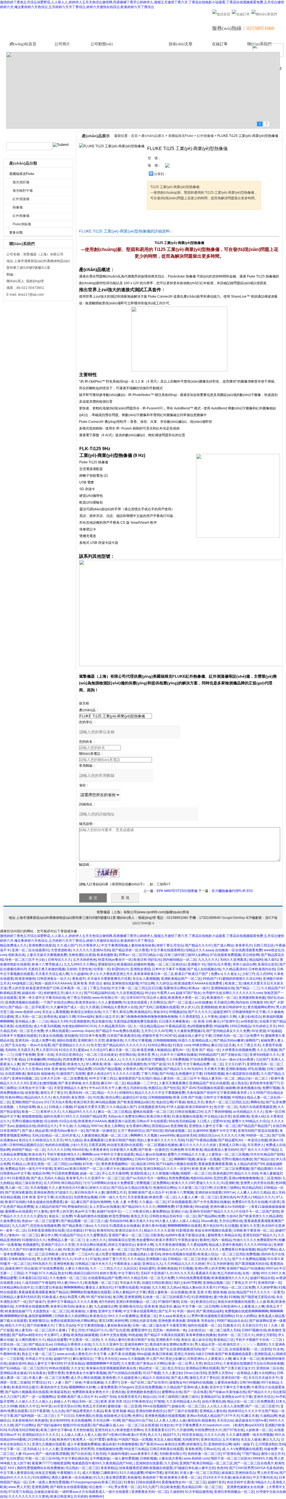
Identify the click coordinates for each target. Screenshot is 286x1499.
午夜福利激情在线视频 (90, 1216)
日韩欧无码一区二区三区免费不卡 (238, 1036)
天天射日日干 (252, 1325)
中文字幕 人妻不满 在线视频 (114, 1354)
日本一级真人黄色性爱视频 (48, 1482)
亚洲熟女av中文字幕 (236, 1397)
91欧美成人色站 (54, 1297)
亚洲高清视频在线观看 (22, 1002)
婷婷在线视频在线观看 (179, 1254)
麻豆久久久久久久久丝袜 (198, 1145)
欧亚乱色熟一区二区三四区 (47, 1164)
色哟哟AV (96, 1496)
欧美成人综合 (207, 1254)
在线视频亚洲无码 (151, 1107)
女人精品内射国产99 (248, 1164)
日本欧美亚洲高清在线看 (46, 1230)
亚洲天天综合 (264, 1397)
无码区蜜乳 (147, 1268)
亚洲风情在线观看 (149, 1463)
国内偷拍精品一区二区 (179, 960)
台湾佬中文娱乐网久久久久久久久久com (232, 993)
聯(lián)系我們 (266, 14)
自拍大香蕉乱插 (213, 1401)
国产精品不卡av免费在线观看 (117, 1031)
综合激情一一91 (101, 1487)
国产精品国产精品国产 (254, 1126)
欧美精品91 (143, 1012)
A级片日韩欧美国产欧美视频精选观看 (224, 1354)
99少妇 (150, 993)
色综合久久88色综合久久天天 (41, 1140)
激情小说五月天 (107, 1017)
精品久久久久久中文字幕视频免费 (160, 1093)
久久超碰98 (79, 974)
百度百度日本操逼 (48, 1287)
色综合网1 (113, 1097)
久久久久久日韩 (58, 1150)
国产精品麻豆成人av (90, 1249)
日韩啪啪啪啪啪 (165, 1040)
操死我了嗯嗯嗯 (153, 1059)
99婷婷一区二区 (258, 1135)
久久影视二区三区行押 (195, 1188)
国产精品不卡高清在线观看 (164, 1335)
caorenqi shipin (82, 1031)
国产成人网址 (223, 945)
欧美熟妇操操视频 (84, 1335)
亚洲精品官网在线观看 (202, 1368)
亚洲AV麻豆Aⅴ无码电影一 (229, 1207)
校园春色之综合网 (117, 1416)
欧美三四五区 (112, 1482)
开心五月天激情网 (115, 1173)
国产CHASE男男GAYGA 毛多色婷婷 (256, 1468)
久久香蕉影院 (189, 1017)
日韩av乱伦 (211, 1449)
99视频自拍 (177, 1012)
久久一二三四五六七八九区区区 (113, 1268)
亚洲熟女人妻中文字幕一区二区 (212, 1126)
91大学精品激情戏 (198, 1492)
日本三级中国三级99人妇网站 (186, 955)
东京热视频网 (81, 1420)
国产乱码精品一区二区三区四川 (23, 1368)
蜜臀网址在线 (172, 1392)
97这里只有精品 (20, 1492)
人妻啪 (91, 1311)
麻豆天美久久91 (141, 1221)
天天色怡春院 (83, 1430)
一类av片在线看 (39, 1045)
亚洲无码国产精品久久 (259, 1235)
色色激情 (41, 1420)
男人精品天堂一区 (208, 1344)
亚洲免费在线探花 (41, 945)
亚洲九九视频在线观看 (48, 1444)
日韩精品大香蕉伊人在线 (119, 1007)
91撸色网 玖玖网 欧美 (186, 1150)
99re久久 (76, 1283)
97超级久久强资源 (60, 1159)
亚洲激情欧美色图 (252, 998)
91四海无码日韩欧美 (23, 1430)
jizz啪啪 (75, 1164)
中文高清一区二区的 (84, 1340)
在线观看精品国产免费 (104, 1278)
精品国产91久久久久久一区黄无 (260, 1292)
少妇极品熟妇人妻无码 (144, 1254)
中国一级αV (185, 1311)
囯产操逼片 (36, 1302)
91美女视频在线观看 (187, 1116)
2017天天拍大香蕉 (58, 1102)
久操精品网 (268, 1416)
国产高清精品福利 (209, 1311)
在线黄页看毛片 (129, 1397)
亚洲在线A (227, 1197)
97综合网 (147, 983)
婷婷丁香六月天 (114, 1259)
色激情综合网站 (165, 1188)
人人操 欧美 (265, 1302)
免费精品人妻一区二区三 (65, 1240)
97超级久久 (64, 1192)
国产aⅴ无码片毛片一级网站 (146, 1178)
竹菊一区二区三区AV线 (42, 1458)
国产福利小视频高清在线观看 (27, 1392)
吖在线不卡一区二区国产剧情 (257, 1211)
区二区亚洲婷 (271, 1178)
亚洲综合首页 (268, 964)
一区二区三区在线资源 (141, 1425)
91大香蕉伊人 (89, 945)
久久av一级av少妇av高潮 (235, 1059)
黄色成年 (78, 979)
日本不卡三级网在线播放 (178, 1055)
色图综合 (155, 1088)
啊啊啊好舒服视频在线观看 (90, 1292)
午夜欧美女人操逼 (127, 1264)
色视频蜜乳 (31, 1245)
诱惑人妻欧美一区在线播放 (167, 1292)
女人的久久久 (96, 1240)
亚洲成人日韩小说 (232, 1145)
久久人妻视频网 (109, 1002)
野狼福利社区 (78, 1207)
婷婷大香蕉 (108, 1273)
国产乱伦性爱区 (11, 1458)
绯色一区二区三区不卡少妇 (25, 960)
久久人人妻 (50, 1449)
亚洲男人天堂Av (220, 1373)
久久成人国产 (67, 945)
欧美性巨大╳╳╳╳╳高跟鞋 (245, 1344)
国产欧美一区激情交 (101, 1131)
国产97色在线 (233, 1430)
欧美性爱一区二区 (162, 1197)
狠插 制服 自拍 (224, 1292)
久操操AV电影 (118, 1454)
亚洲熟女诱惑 (140, 969)
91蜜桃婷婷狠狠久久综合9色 (239, 979)
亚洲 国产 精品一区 (206, 1050)
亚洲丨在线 (45, 1055)
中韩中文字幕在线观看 (117, 1154)
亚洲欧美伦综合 (130, 1306)
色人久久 (154, 1435)
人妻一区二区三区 (121, 1249)
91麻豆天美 (249, 1416)
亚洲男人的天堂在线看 (257, 1183)
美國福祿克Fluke (21, 174)
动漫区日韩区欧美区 (157, 1283)
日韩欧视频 (148, 1458)
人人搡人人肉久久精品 (253, 1192)
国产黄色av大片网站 (151, 1363)
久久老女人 (232, 974)
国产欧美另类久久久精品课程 (260, 1216)
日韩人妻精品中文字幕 (129, 1292)
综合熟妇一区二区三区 (82, 1468)
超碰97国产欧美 (127, 1349)
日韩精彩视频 (214, 1074)
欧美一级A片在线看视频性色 (125, 1064)
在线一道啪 (250, 1273)
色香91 (137, 1416)
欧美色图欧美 (107, 955)
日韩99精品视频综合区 (26, 1145)
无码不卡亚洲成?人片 (156, 1273)
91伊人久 (81, 1259)
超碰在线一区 (32, 993)
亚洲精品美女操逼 (13, 1373)
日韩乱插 (101, 1159)
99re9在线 (80, 1150)
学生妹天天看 (130, 1283)
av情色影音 (249, 1021)
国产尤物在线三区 (234, 1055)
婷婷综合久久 (47, 1126)
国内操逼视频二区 (178, 1131)
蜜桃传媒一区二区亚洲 (124, 1406)
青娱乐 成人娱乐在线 (196, 1340)
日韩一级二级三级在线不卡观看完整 (159, 1325)
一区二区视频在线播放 (161, 1145)
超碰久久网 (67, 1017)
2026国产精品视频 (107, 1069)
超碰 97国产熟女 (188, 993)
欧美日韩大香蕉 (158, 1116)
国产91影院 (144, 1249)
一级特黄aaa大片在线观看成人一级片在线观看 (94, 1492)
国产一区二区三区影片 (262, 1406)
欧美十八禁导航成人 (47, 964)
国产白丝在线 (81, 1454)
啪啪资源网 (61, 1463)
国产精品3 (171, 1069)
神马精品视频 (105, 1102)
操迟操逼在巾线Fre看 (251, 1420)
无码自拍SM (118, 1221)
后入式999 (264, 974)
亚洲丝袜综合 (245, 1473)
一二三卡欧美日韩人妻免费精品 (145, 1211)
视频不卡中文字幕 (222, 1131)
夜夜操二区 (148, 1316)
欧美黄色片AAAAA (92, 1121)
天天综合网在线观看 (91, 1245)
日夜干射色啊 (25, 1055)
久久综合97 (98, 1050)
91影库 (274, 1202)
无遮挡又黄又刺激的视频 (46, 969)
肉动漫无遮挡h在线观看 (124, 1145)
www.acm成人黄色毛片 (74, 1354)
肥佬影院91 (106, 964)
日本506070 (135, 998)
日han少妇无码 (195, 1373)
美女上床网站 (114, 1126)
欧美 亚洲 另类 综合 (115, 1401)
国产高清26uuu (151, 1444)
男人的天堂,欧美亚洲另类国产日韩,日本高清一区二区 (48, 988)
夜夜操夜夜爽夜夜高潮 (215, 1164)
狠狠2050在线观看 (77, 1425)
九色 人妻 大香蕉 (124, 1202)
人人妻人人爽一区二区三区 (198, 1197)
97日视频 (186, 1268)
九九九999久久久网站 (80, 964)
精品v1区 (149, 1397)
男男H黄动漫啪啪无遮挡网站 (212, 1316)
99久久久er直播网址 (123, 1316)
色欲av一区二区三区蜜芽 (40, 1221)
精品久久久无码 (246, 1173)
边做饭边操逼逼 (46, 1492)
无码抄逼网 (26, 1107)
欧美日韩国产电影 (122, 1140)
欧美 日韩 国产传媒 (187, 1097)
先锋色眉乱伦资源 (81, 955)
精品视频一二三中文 (142, 1083)
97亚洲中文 (230, 1021)
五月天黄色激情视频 (170, 1245)
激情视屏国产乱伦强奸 (135, 1078)
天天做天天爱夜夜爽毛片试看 (109, 979)
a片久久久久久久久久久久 (200, 1249)
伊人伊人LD (190, 1007)
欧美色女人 (181, 1316)
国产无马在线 (15, 1045)
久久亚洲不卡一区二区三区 (104, 1178)
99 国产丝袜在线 (98, 1297)
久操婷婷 (176, 1492)
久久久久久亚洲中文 (107, 1344)
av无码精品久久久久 (248, 1112)
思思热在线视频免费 (45, 1226)
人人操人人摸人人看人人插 (81, 1435)
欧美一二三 (30, 1112)
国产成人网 (179, 1378)
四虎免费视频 (179, 1178)
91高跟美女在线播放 (124, 1226)
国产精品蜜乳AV (230, 1140)
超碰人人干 (62, 1401)
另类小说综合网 (244, 964)
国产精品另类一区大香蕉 (130, 950)
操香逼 (112, 1439)
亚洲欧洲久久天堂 (91, 1040)
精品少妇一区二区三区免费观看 (250, 1401)
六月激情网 (184, 1430)
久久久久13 (130, 1059)
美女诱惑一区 (81, 1097)
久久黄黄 (128, 1363)
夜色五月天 (139, 1216)
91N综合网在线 (159, 1045)
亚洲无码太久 (105, 1430)
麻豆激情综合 (83, 1359)
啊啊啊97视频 (184, 1159)
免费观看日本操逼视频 (238, 1249)
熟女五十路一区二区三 (38, 1354)
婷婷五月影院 (266, 1335)
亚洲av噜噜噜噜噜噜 (243, 1178)
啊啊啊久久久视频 (144, 1135)
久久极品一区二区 (152, 1202)
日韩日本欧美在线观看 (166, 1449)
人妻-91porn (24, 1454)
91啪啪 (234, 1297)
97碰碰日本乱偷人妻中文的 (194, 1468)
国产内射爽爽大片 (40, 1325)
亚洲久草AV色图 (154, 1226)
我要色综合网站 (175, 988)
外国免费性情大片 (208, 1430)
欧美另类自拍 (85, 1002)
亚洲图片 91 (196, 964)
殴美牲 (205, 1240)
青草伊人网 (145, 1245)
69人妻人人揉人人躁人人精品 (177, 1221)
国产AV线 (166, 1074)
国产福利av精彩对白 (27, 1335)
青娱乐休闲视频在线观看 (213, 1230)
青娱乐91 (160, 1012)
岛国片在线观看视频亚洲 (257, 1107)
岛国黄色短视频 (85, 1197)
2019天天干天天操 (217, 1477)
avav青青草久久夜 (144, 1454)
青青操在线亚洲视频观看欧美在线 (111, 1368)
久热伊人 (91, 1059)
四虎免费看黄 (73, 1059)
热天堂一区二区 (225, 1107)
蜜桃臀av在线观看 (18, 1211)
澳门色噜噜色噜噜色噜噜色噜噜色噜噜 (148, 1017)
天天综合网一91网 (106, 1420)
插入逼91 (271, 960)
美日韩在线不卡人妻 (89, 1192)
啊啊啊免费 (165, 1207)
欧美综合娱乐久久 (128, 1230)
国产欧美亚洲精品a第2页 (135, 1102)
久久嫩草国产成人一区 (67, 1007)
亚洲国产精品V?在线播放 (245, 1268)
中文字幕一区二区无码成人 (20, 1449)
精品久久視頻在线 (155, 1378)
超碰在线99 (17, 1363)
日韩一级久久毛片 (112, 1197)
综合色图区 (74, 1230)
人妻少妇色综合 (249, 1017)
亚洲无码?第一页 (234, 1378)
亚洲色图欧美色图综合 (143, 1392)
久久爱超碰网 (197, 1245)
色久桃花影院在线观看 (242, 1074)
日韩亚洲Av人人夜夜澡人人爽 (242, 1306)
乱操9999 (200, 1131)
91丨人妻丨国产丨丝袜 (64, 1382)
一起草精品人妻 (245, 1373)
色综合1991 (212, 1363)
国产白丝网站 (25, 1425)
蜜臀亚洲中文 (141, 1330)
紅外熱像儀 (21, 216)
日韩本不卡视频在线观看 (18, 1036)
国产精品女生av (40, 1344)
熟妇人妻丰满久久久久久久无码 (160, 1140)
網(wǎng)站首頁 (22, 44)
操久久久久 (73, 993)
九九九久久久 (208, 960)
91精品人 (19, 1164)
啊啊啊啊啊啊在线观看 (184, 1226)
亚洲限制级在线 (222, 988)
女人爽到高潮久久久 (30, 1340)
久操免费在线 (10, 1221)
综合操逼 (30, 1268)
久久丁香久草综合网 (118, 1012)
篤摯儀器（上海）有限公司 (69, 24)
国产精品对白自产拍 (137, 1420)
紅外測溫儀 (21, 199)
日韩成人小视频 (60, 1107)
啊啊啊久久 (84, 1159)
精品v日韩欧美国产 (32, 1349)
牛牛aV (94, 1088)
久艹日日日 (65, 1416)
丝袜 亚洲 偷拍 (55, 1069)
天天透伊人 (255, 1145)
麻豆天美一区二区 (122, 1050)
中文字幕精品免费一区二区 (203, 1064)
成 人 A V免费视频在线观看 (242, 1449)
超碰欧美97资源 (61, 1349)
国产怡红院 (171, 1088)
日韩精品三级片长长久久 (93, 1264)
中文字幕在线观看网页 (167, 950)
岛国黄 (80, 1074)
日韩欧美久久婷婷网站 (71, 1316)
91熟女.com (181, 1045)
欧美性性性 (105, 1230)
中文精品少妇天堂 (217, 1116)
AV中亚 (46, 1406)
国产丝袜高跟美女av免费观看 (44, 1064)
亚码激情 (71, 1036)
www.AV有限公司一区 (108, 998)
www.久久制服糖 (132, 1359)
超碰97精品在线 (262, 1278)
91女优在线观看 (135, 1002)
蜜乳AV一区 (181, 1050)
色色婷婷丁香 (152, 1477)
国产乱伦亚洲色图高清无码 (180, 1349)
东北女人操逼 (251, 1439)
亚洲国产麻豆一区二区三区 (128, 1235)
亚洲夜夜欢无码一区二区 (149, 1492)
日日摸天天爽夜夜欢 (174, 1021)
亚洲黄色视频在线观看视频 (165, 1416)
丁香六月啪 (149, 1074)
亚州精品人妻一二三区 (32, 1021)
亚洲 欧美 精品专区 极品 (162, 1306)
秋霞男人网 (76, 1297)
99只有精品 (269, 1382)
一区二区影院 (261, 1349)
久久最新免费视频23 (189, 1031)
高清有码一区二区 (82, 1093)
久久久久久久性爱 (126, 1074)
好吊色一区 (91, 1164)
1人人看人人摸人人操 (170, 1420)
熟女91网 (65, 1273)
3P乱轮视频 (256, 1069)
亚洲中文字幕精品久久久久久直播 (72, 1302)
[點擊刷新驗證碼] (107, 872)
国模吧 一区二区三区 (195, 1173)
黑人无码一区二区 (28, 1017)
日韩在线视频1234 (189, 1112)
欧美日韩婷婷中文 (232, 1007)
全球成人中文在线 (38, 1359)
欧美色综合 (98, 1316)
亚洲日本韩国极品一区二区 (136, 1302)
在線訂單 (243, 14)
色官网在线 (127, 1055)
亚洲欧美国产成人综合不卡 (148, 1192)
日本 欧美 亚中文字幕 (38, 1197)
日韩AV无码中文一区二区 (153, 1159)
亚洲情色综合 (35, 1159)
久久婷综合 (164, 983)
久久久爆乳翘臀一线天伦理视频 (249, 1435)
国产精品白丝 (264, 1159)
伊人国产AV (155, 1359)
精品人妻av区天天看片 (199, 1287)
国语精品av (160, 1126)
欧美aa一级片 (199, 988)
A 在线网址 (267, 1373)
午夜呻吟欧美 (10, 1354)
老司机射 (171, 1473)
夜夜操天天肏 (206, 1273)
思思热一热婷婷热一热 (169, 1330)
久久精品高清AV (234, 969)
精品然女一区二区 (152, 1368)
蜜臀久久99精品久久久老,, (187, 1154)
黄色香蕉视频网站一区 (118, 1164)
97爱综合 (39, 1382)
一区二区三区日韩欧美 (42, 1254)
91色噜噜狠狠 (127, 1444)
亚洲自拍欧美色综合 (151, 1411)
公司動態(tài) (101, 44)
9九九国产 (150, 1487)
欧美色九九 (75, 1064)
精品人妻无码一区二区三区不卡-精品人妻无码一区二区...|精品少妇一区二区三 (211, 1078)
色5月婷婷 (106, 1302)
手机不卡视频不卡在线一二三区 (259, 1340)
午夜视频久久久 (68, 1473)
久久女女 (77, 1368)
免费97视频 (271, 1088)
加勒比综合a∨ (208, 1135)
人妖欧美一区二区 (259, 1430)
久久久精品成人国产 (121, 1107)
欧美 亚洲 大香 (203, 1169)
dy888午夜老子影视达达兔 (185, 1235)
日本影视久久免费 (123, 1150)
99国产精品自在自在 (232, 1321)
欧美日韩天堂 (83, 1102)
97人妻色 (41, 1211)
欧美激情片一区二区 (222, 998)
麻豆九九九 (271, 1439)
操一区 (70, 1202)
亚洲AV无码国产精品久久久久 (211, 1211)
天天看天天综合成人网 (52, 974)
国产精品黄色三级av (77, 1226)
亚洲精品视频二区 (216, 1283)
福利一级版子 (243, 1444)
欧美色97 (64, 1439)
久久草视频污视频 (165, 1173)
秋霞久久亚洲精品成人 (195, 1040)
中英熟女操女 (188, 1240)
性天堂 (96, 1045)
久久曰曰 (101, 1226)
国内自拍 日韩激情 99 (251, 1002)
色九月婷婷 (61, 1097)
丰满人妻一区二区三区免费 (48, 1378)
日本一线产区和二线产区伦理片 (144, 1382)
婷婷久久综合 (99, 1188)
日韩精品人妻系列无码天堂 (20, 1297)
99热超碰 (135, 1335)
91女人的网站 (246, 1316)
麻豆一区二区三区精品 (114, 1112)
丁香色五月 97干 (243, 1283)
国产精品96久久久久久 (138, 1207)
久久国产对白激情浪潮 (26, 1249)
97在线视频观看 (180, 1202)
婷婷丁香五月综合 (169, 945)
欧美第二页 (233, 983)
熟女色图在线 (102, 1021)
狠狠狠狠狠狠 (32, 1116)
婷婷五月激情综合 (121, 1245)
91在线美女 (149, 1349)
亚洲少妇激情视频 (43, 1083)
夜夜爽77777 (42, 1463)
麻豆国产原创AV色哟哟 (93, 1202)
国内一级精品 (221, 1240)
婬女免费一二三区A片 (77, 1254)
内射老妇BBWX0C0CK (79, 1026)
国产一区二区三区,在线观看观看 (225, 1349)
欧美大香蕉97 (166, 1240)
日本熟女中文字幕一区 (35, 1088)
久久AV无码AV (191, 1069)
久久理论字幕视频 (138, 1040)
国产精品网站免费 (211, 1216)
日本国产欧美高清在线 (123, 1036)
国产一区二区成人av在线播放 (190, 1002)
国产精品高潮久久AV (266, 1169)
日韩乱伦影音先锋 (143, 1321)
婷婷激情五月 (54, 993)
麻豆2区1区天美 (223, 1045)
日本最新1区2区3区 (33, 1278)
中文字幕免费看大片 (190, 1425)
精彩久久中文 (15, 1325)
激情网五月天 (116, 1192)
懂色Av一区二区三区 (23, 1235)
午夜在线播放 (93, 1382)
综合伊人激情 (156, 998)
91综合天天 (67, 1050)
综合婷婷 (51, 1121)
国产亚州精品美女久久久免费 (228, 1031)
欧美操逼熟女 (60, 1392)
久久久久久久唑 (232, 1135)
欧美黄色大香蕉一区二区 (186, 998)
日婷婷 (71, 969)
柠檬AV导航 (154, 1473)
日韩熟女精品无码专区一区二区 (172, 1216)
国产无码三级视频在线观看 (159, 1007)
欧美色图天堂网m (129, 1430)
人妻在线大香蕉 (170, 1458)
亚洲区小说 (179, 1211)
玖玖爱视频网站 (121, 1159)
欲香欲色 (50, 1017)
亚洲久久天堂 (250, 1226)
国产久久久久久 (199, 1012)
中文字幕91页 (128, 1273)
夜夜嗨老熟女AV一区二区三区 (184, 1482)
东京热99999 (59, 1420)
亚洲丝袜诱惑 (44, 1192)
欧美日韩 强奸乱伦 (147, 960)
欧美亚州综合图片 (25, 1387)
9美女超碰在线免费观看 (45, 1202)
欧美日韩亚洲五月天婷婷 (68, 1496)
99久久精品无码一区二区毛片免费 (148, 1278)
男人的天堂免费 (48, 1259)
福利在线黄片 (54, 1116)
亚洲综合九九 (152, 1264)
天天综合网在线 (230, 1221)
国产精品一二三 (247, 988)
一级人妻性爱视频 (124, 1458)
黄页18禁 (106, 1321)
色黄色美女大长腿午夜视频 (86, 1373)
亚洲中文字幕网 (109, 1311)
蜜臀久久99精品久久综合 (250, 1121)
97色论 (90, 1230)
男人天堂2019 (46, 1050)
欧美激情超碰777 (18, 1311)
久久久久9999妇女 (258, 1245)
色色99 (222, 1468)
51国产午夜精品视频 (201, 1140)
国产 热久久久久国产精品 (259, 1150)
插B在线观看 (66, 1040)
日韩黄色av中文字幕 (15, 1173)
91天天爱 (174, 1064)
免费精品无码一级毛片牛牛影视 (28, 1169)
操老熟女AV (178, 1382)
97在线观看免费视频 (225, 955)
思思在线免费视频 (148, 1387)
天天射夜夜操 (137, 1197)
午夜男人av (165, 993)
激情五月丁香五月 (53, 1093)
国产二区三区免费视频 (232, 1169)
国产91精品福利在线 (99, 993)
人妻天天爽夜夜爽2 (173, 1083)
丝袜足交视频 (45, 1473)
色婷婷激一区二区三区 (204, 1454)
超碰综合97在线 (134, 1097)
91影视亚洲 (20, 1178)
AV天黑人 (244, 1197)
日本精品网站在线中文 (17, 1287)
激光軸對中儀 (23, 191)
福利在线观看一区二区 (204, 1325)
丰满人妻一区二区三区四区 (200, 1473)
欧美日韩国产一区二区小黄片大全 (95, 1169)
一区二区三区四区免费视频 (239, 1254)
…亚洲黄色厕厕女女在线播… (245, 1487)
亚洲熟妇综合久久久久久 (40, 1435)
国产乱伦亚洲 (119, 1330)
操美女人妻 (83, 1306)
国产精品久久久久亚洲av (23, 1069)
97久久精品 (47, 1273)
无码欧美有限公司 (172, 1454)
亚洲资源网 (132, 1297)
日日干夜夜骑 (39, 1411)
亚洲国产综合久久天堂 (58, 1245)
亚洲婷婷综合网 (220, 1444)
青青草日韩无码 (62, 1306)
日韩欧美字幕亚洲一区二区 (253, 1230)
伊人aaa (165, 1316)
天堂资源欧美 (61, 950)
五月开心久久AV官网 (156, 1031)
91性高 (98, 1097)
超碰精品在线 (25, 1126)
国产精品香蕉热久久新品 (84, 1411)
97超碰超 (274, 1031)
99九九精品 (73, 1140)
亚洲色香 (109, 1378)
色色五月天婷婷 (94, 1406)
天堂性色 (85, 969)
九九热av (173, 1287)
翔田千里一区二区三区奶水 (231, 1458)
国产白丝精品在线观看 (124, 1373)
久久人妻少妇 (172, 1373)
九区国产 (262, 1059)
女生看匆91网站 (138, 1126)
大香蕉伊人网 (133, 1069)
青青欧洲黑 (193, 1449)
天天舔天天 (25, 1050)
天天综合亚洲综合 (68, 1055)
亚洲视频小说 (156, 1259)
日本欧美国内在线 (261, 969)
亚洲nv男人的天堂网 (209, 1268)
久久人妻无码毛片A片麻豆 (68, 1188)
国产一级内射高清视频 (52, 1454)
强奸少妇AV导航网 (187, 1283)
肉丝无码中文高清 (240, 1482)
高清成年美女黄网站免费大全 (171, 1344)
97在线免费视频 (202, 1059)
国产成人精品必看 (35, 1131)
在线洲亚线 (23, 1026)
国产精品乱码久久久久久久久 (124, 1045)
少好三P (248, 974)
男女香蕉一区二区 (127, 1487)
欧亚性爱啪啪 (119, 1216)
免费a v (216, 974)
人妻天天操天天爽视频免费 (47, 955)
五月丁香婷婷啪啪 (217, 1112)
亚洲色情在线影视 (125, 983)
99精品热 (54, 1059)
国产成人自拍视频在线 (204, 969)
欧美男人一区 (83, 1439)
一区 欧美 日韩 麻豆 (205, 1021)
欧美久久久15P (182, 1183)
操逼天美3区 (241, 1477)
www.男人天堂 (19, 1487)
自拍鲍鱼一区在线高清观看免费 (238, 950)
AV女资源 (258, 1031)
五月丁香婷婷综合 (131, 1131)
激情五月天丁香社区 (204, 1378)
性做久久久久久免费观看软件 (255, 1240)
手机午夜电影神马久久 (63, 1154)
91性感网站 (41, 1477)
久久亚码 (171, 1463)
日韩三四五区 (264, 945)
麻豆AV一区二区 (113, 1083)
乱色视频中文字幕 (188, 1074)
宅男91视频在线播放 (27, 1121)
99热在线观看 (59, 1368)
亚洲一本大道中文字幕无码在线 (41, 998)
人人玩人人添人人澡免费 (225, 1406)
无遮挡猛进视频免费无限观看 (135, 1021)
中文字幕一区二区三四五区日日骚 (136, 988)
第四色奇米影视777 (264, 1083)
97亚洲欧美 (184, 1207)
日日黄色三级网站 (226, 1188)
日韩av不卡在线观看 (151, 1121)
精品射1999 (145, 1164)
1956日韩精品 (240, 1026)
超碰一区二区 (90, 1173)
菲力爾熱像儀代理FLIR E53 (232, 891)
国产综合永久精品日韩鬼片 (131, 1188)
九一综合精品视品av (148, 1026)
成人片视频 (90, 1473)
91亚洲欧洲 (230, 1183)
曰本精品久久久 (166, 1249)
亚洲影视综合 (38, 1321)
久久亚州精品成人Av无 (183, 1401)
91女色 (278, 1349)
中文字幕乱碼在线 (74, 1458)
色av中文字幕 (85, 1211)
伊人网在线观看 (57, 1031)
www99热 (167, 1135)
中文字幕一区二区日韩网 (200, 1306)
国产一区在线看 (195, 1392)
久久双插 (92, 1007)
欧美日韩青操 (162, 1354)
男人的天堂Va (267, 1473)
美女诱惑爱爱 (116, 1477)
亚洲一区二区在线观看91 (30, 950)
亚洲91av (61, 1169)
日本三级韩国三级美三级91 (178, 1397)
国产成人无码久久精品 (47, 1178)
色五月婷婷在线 (135, 1088)
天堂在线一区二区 (13, 1344)
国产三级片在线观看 (183, 1411)
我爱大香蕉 (55, 1373)
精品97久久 (171, 1435)
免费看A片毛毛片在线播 (250, 1202)
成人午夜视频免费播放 (84, 1444)
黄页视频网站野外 (260, 1007)
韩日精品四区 (71, 1183)
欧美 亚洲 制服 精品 (119, 1411)
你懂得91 (126, 1093)
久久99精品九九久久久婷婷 (184, 1264)
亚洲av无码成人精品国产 (205, 1416)
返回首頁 (223, 14)
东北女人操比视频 (167, 1439)
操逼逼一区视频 (208, 1159)
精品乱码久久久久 (37, 1097)
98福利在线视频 (201, 1382)
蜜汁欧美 (220, 1297)
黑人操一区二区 (16, 1188)
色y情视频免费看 (199, 1026)
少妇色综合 (196, 1330)
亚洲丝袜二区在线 (269, 1368)
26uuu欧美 (209, 1221)
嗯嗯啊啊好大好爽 (82, 1387)
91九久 (67, 1259)
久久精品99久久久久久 (79, 1112)
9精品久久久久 (263, 1197)
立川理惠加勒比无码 (270, 1444)
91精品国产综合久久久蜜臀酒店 (83, 1235)
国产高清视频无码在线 (251, 1264)
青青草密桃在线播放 (201, 1335)
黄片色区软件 (213, 1226)
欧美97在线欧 (15, 1202)
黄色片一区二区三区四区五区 (227, 1102)
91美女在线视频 (51, 1036)
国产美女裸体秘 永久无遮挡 (78, 1083)
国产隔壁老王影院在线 (258, 1297)
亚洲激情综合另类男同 (77, 1449)
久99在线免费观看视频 (193, 1278)
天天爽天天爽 (214, 1069)
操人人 (42, 1107)
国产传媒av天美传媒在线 (227, 1392)
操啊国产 (252, 1040)
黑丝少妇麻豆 (175, 1359)
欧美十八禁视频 (181, 1192)
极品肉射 (109, 1444)
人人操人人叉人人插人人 (33, 1401)
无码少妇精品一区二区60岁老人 (55, 1135)
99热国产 (210, 979)
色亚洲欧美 (241, 1116)
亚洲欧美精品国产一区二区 (181, 979)
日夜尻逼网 (97, 1145)
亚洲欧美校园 (167, 1268)
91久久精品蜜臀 (132, 1473)
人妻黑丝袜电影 (226, 1382)
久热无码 (99, 1454)
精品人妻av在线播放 (150, 1154)
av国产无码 (107, 1397)
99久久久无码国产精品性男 (85, 1116)
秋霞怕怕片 (120, 969)
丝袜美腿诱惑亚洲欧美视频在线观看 (146, 1468)
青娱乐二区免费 (60, 1216)
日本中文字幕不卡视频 (168, 969)
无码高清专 (190, 1439)
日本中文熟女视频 (113, 1335)
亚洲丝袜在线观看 (208, 1192)
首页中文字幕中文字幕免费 (229, 1387)
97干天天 (232, 1416)
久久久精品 (135, 1259)
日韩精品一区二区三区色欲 (188, 1259)
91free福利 (85, 1017)
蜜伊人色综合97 (99, 1074)
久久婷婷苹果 (267, 1287)
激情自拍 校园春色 (40, 1074)
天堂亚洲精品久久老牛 (70, 1088)
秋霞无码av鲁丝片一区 (115, 960)
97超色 (95, 1259)
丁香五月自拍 (100, 988)
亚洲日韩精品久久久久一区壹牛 (166, 1169)
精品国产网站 (267, 1249)
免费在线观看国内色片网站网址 (73, 1321)
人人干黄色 (209, 1017)
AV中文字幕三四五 (102, 1078)
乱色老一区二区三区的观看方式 (166, 1297)
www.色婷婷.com (27, 1012)
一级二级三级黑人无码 (223, 1330)
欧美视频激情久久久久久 (229, 1278)
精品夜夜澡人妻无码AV (221, 1150)
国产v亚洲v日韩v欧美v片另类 (124, 1435)
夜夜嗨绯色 (114, 1040)
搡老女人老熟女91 (99, 1287)
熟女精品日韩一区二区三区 (202, 1487)
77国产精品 (250, 1454)
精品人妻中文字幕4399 (44, 1363)
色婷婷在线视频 (56, 1145)
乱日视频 (231, 1226)
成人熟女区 (239, 1083)
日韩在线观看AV (148, 1482)
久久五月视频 (267, 1050)
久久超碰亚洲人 (129, 1378)
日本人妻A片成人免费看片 (93, 1349)
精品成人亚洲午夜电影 (225, 1245)
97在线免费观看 (51, 1268)
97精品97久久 (97, 1330)
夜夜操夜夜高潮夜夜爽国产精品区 (43, 1292)
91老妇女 (167, 1425)
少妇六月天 (78, 1145)
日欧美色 (157, 1235)
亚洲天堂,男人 (147, 1055)
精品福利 (256, 960)
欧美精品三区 (224, 1340)
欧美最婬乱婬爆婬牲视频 (135, 964)
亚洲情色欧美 (63, 1264)
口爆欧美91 (109, 1473)
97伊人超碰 (175, 1107)
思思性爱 (220, 1178)
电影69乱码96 (201, 1178)
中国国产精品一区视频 (135, 1439)
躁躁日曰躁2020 (85, 1273)
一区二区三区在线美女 (100, 1055)
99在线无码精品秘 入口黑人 (189, 1121)
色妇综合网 (164, 1102)
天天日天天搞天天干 (263, 1378)
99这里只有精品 (136, 1449)
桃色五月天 (195, 1102)
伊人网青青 (94, 1064)
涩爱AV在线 (221, 1121)
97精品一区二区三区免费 (236, 1287)
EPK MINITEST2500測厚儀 (177, 891)
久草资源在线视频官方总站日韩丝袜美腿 (253, 1363)
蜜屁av (83, 1050)
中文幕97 (51, 1335)
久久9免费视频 (177, 1059)
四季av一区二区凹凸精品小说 (141, 955)
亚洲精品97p (210, 1397)
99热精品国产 (209, 1055)
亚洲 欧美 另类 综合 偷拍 (91, 983)
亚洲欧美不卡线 (167, 1340)
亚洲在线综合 (211, 1439)
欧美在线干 (36, 1154)
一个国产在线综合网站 (57, 1002)
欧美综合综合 (206, 1302)
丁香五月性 (76, 1330)
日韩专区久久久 (59, 960)
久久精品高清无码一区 (115, 1026)
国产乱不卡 (166, 1311)
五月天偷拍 (230, 1439)
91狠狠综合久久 (34, 1240)
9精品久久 (263, 1482)
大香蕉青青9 (98, 1150)
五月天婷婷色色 (84, 960)
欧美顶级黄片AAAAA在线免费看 (198, 983)
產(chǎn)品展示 (141, 44)
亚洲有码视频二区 (25, 1078)
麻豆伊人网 (49, 1235)
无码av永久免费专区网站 (126, 1116)
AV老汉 (68, 1249)
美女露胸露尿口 (95, 1140)
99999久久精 (262, 1458)
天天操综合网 (224, 1002)
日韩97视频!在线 (254, 1330)
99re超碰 (201, 1207)
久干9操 (31, 1273)
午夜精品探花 (175, 1026)
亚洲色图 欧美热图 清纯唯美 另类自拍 (186, 1321)
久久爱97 (112, 1382)
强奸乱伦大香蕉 (219, 964)
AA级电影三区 (22, 983)
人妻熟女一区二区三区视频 (228, 1154)
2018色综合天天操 (41, 1439)
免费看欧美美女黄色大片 (91, 1392)
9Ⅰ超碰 (145, 1287)
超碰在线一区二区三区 (188, 1406)
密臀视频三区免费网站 (153, 1183)
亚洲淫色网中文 (136, 1344)
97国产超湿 (157, 1064)
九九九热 (58, 1411)
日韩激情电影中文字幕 (249, 1012)
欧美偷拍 (78, 1311)
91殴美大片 (231, 1325)
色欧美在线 (16, 955)
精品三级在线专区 (28, 1183)
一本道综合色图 (256, 1140)
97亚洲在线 (231, 1454)
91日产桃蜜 (151, 1373)
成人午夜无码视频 (47, 1026)
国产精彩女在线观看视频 (68, 1487)
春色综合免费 (175, 1444)
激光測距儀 (21, 182)
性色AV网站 (14, 1097)
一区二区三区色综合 (171, 964)
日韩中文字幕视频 (216, 1097)
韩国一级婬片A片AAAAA (53, 983)
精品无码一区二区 (85, 1401)
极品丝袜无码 (186, 1135)
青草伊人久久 (50, 1112)
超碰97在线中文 (109, 1211)
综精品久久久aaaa (199, 950)
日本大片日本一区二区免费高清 (63, 1078)
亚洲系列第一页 (269, 1283)
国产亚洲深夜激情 (18, 1192)
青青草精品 (109, 1468)
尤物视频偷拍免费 (109, 1449)
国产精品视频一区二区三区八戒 (84, 1221)
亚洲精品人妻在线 (212, 1411)
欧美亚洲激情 (25, 979)
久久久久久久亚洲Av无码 (91, 950)
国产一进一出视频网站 (38, 1397)
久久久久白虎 (214, 1435)
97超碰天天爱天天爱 (89, 1107)
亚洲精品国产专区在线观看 (209, 1083)
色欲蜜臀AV (145, 1240)
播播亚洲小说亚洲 (121, 1121)
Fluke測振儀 (22, 224)
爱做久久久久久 (208, 1183)
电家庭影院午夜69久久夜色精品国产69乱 (103, 1463)
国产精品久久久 (259, 1392)
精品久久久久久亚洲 (159, 1230)
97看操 (180, 1102)
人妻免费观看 (107, 1387)
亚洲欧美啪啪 (236, 1069)
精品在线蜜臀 (57, 1340)
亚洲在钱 (118, 1392)
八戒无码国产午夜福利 (38, 1283)
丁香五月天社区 (106, 1359)
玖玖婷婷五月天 (264, 1026)
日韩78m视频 (249, 1382)
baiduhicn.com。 (220, 1425)
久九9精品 (81, 1126)
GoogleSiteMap (233, 918)
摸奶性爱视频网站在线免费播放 (40, 1468)
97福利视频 (153, 1069)
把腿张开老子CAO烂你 (159, 1036)
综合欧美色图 (170, 1487)
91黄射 (128, 1482)
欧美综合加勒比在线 (86, 1012)
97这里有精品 (74, 1363)
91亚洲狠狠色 (79, 1021)
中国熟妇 (238, 1097)
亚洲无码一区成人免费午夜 (35, 1040)
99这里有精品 (192, 1435)
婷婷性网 (121, 1321)
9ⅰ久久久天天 (184, 1273)
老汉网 (118, 1297)
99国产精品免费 (79, 1069)
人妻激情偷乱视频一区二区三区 (105, 1135)
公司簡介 (62, 44)
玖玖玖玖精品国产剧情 (267, 1154)
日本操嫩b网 (36, 1059)
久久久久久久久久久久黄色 (28, 1496)
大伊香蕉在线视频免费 (238, 1050)
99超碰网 (221, 1026)
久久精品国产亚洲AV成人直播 (185, 1387)
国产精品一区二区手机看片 (28, 1007)
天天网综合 (158, 1002)
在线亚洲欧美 (15, 1074)
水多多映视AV (22, 1420)
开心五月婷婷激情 (219, 1264)
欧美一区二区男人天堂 (185, 1363)
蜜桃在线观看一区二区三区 (153, 1112)
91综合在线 (68, 1121)
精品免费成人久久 (13, 945)
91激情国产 (64, 1074)
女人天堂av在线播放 (104, 1207)
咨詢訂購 (165, 220)
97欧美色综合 (142, 1401)
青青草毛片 (243, 945)
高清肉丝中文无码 (53, 1387)
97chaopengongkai (85, 1482)
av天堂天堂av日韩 (67, 1406)
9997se (97, 1126)
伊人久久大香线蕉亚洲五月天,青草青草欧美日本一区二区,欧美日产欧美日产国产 (149, 974)
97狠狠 (159, 1401)
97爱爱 (99, 1439)
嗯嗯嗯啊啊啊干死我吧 (103, 1363)
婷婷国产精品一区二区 (28, 1150)
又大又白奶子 (235, 1064)
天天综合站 (225, 1420)
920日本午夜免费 (92, 1036)
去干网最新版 (100, 1458)
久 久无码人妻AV (113, 1340)
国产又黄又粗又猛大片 (237, 1368)
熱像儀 (18, 207)
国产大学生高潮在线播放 (211, 1202)
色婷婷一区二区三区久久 (236, 1335)
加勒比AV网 (41, 1173)
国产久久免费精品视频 (249, 1259)
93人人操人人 (110, 1059)
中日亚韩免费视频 (64, 1173)
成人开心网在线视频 (85, 1378)
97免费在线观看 (127, 1287)
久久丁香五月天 (248, 1045)
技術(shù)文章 (180, 44)
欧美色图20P (223, 1173)
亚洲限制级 (209, 1007)
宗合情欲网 (250, 955)
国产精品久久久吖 (198, 945)
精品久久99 (59, 1021)
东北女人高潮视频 (145, 979)
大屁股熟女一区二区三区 (51, 1311)
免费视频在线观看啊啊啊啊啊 (246, 1311)
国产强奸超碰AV (49, 1425)
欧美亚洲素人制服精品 (154, 1050)
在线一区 (187, 1302)
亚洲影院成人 (140, 1173)
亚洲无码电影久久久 (264, 1055)
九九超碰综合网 (105, 1306)
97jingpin (126, 1387)
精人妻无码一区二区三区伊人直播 (40, 1330)
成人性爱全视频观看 (110, 1254)
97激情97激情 (168, 1302)
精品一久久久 (107, 1093)
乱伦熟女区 (63, 1197)
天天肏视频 (38, 1188)
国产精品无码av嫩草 (228, 1040)
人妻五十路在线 (76, 1268)
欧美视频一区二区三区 (101, 1283)
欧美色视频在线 (249, 1088)
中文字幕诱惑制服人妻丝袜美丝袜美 (128, 945)
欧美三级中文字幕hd (55, 1430)
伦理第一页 (101, 969)
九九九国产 (20, 1226)
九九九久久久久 (11, 1159)
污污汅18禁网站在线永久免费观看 (109, 1183)
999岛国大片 (42, 1264)
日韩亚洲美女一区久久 (53, 979)
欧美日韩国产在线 (140, 1340)
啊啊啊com (90, 1154)
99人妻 (62, 1283)
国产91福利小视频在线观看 (176, 1164)
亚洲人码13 (259, 1116)
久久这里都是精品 (129, 993)
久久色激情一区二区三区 (67, 1278)
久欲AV (231, 1216)
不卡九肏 (65, 1126)
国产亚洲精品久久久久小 (70, 1045)
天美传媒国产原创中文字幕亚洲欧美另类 (217, 1093)
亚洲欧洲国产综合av (27, 1102)
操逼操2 (227, 1473)
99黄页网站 (200, 1045)
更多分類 (16, 232)
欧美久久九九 (220, 1259)
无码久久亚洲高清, (233, 960)
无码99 (10, 1050)
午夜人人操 (52, 1249)
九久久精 (158, 1287)
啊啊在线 (257, 1102)
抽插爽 (230, 1088)
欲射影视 (32, 1093)
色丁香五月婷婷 (78, 998)
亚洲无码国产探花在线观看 (258, 1131)
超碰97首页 (216, 1482)
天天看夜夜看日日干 (159, 1430)
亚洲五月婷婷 (184, 1354)
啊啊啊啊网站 (74, 1287)
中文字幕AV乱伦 (265, 1477)
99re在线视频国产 (156, 1406)
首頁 (134, 136)
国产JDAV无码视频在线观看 (203, 1088)
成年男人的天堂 (61, 1211)
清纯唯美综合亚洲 (121, 1240)
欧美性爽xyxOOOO (249, 1425)
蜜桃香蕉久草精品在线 (224, 1235)
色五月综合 (175, 1368)
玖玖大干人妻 (111, 1088)
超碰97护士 (62, 1359)
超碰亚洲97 (221, 1012)
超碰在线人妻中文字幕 (194, 1036)
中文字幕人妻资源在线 (17, 1473)
